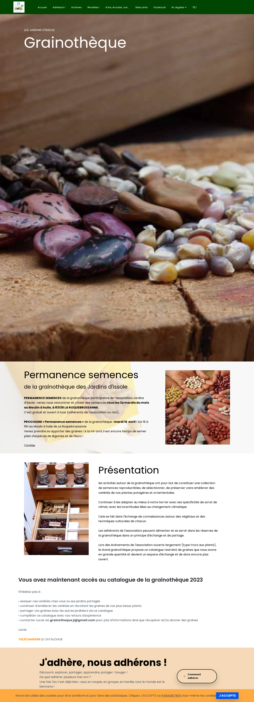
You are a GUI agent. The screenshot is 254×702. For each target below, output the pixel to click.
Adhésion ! (59, 7)
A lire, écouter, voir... (117, 7)
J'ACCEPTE (227, 695)
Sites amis (141, 7)
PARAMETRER (171, 695)
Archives (76, 7)
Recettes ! (93, 7)
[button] (28, 53)
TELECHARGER (29, 639)
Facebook (160, 7)
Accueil (42, 7)
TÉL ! (194, 7)
